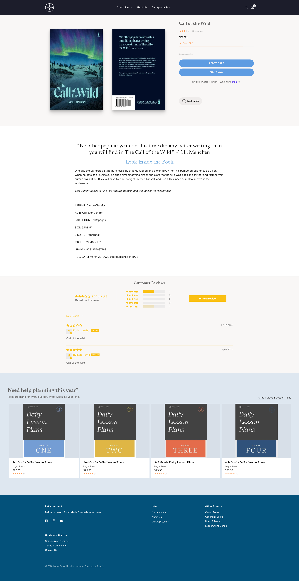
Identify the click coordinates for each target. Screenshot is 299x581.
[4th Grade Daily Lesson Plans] (256, 431)
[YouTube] (63, 521)
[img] (74, 325)
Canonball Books (214, 516)
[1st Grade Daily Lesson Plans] (44, 431)
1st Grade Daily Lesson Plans (32, 462)
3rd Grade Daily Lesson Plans (174, 462)
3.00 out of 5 (99, 296)
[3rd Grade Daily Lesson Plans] (185, 431)
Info (154, 506)
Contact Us (51, 550)
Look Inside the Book (149, 162)
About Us (141, 7)
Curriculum (123, 7)
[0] (251, 7)
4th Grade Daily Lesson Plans (245, 462)
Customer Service (56, 535)
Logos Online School (216, 525)
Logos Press (18, 466)
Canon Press (212, 512)
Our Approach (159, 7)
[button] (132, 291)
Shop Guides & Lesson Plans (274, 397)
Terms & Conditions (55, 545)
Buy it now (216, 72)
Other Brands (213, 506)
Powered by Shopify (94, 566)
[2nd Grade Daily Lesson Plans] (115, 431)
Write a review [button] (207, 298)
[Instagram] (56, 520)
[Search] (246, 7)
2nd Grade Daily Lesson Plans (103, 462)
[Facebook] (48, 520)
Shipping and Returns (57, 541)
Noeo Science (212, 521)
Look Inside (193, 101)
